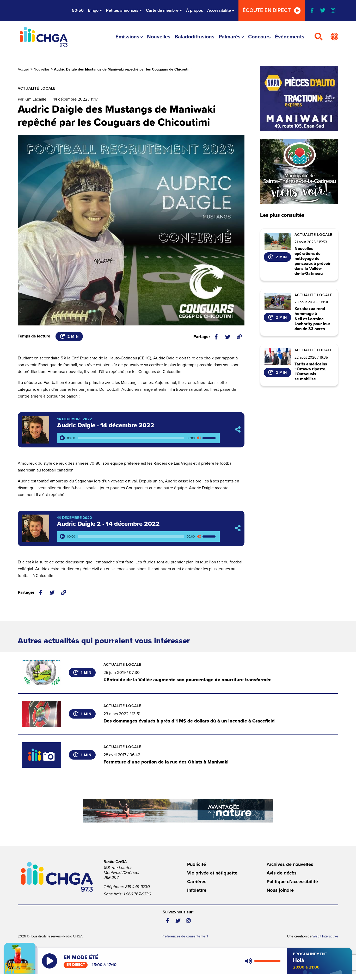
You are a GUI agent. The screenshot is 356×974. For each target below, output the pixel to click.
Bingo (93, 10)
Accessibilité (219, 10)
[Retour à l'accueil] (43, 37)
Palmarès (230, 37)
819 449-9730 (137, 886)
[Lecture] (62, 438)
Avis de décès (282, 873)
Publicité (196, 864)
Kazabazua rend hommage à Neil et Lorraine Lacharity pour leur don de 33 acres (312, 318)
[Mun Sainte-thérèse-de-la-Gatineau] (299, 171)
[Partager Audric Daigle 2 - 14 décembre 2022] (238, 528)
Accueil (23, 69)
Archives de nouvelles (290, 864)
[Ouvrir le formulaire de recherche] (318, 37)
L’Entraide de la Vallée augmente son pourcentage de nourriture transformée (187, 680)
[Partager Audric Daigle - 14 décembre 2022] (238, 430)
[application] (138, 438)
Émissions (127, 37)
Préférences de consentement (185, 936)
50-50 (78, 10)
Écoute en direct (267, 10)
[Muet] (198, 438)
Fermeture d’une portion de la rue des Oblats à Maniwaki (166, 762)
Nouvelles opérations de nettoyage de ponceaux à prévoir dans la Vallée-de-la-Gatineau (312, 261)
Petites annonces (122, 10)
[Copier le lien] (239, 337)
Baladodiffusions (194, 37)
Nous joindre (280, 890)
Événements (289, 37)
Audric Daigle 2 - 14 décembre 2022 (108, 524)
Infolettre (196, 890)
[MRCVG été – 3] (178, 811)
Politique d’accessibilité (292, 881)
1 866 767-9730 (137, 894)
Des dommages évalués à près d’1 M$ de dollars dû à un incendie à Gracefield (189, 721)
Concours (259, 37)
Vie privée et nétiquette (212, 873)
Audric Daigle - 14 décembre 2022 (105, 425)
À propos (194, 10)
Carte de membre (162, 10)
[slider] (209, 438)
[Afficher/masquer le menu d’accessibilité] (334, 37)
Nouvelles (158, 37)
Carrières (196, 881)
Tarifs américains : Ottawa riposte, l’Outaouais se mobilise (310, 372)
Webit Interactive (325, 936)
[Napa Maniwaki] (299, 98)
